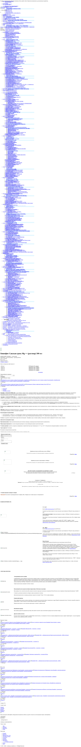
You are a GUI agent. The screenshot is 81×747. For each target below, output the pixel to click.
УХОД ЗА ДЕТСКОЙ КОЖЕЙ (11, 196)
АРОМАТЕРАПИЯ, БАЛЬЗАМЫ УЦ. (13, 12)
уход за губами (11, 126)
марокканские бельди (12, 82)
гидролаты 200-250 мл (12, 91)
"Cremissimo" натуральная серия (14, 337)
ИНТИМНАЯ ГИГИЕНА (10, 164)
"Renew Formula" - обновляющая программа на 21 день (19, 293)
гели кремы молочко (12, 80)
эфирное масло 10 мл (12, 58)
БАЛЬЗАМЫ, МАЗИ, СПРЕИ (12, 17)
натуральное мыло (11, 154)
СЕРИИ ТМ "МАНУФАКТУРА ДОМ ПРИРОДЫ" (15, 270)
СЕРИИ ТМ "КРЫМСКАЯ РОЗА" (12, 300)
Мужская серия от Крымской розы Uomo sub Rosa (18, 192)
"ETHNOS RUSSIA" (12, 339)
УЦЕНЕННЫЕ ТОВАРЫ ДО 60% (13, 8)
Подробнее (40, 372)
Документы (8, 331)
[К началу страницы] (0, 712)
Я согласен (3, 716)
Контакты (5, 328)
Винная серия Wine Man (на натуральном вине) (17, 191)
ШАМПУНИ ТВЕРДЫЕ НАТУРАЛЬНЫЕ (13, 171)
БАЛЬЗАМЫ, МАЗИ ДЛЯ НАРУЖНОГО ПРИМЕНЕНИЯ (20, 22)
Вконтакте (5, 728)
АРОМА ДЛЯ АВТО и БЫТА (11, 63)
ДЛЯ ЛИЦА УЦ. (8, 9)
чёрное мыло (10, 86)
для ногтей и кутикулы (12, 142)
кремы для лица (11, 113)
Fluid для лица (10, 116)
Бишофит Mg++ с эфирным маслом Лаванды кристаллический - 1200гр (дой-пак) (17, 636)
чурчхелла (10, 237)
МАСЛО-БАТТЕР (9, 146)
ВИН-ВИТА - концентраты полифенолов (13, 240)
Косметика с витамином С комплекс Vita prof (17, 289)
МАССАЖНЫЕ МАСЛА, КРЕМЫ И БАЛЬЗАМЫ (15, 148)
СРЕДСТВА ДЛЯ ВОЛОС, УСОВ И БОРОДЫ (14, 185)
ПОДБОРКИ (5, 3)
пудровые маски (11, 101)
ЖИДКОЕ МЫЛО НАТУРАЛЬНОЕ (12, 161)
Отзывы (4, 389)
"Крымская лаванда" (12, 272)
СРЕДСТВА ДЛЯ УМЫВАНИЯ (11, 180)
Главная (4, 321)
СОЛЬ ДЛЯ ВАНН (9, 45)
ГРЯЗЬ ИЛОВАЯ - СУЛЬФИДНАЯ (12, 26)
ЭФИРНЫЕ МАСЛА (9, 54)
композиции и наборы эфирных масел (15, 62)
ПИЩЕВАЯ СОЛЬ (9, 40)
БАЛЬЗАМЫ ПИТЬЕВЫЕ (10, 225)
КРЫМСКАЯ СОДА (9, 36)
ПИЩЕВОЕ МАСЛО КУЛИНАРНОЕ (13, 227)
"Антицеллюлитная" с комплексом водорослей (17, 274)
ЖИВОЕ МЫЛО (9, 206)
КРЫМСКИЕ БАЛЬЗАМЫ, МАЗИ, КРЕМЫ (14, 19)
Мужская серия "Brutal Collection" (14, 190)
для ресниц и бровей (12, 130)
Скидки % (5, 325)
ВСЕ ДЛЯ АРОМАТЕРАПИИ (12, 53)
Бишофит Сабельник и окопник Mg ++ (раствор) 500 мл (11, 655)
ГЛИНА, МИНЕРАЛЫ (9, 30)
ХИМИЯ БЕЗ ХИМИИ (7, 251)
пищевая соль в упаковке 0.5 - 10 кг (15, 42)
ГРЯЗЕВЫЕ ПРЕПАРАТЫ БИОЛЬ (12, 29)
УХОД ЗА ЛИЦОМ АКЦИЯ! (11, 256)
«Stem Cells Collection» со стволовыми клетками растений (19, 336)
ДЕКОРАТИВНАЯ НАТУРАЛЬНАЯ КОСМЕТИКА (16, 127)
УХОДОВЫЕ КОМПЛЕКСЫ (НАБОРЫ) (13, 342)
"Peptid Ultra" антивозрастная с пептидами (16, 298)
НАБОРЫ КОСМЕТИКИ (10, 244)
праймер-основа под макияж (13, 132)
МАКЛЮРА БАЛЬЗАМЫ (10, 18)
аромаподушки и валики (13, 232)
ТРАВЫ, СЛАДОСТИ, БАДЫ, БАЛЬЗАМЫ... (16, 213)
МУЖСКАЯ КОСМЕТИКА (12, 179)
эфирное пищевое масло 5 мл (13, 60)
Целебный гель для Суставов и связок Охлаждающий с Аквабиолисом (14, 381)
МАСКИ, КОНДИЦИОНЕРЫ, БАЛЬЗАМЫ (14, 172)
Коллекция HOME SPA (12, 341)
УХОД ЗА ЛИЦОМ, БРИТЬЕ (11, 181)
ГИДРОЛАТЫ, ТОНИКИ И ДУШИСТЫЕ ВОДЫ (15, 87)
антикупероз (10, 107)
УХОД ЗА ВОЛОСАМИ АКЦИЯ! (12, 258)
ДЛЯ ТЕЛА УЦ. (8, 10)
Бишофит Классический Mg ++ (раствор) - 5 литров (10, 648)
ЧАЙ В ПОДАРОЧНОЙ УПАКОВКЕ (13, 245)
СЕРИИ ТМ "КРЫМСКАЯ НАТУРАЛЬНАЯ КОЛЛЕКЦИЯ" (17, 306)
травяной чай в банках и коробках (14, 220)
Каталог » (5, 322)
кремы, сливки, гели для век (13, 119)
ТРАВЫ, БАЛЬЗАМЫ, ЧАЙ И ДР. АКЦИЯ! (14, 259)
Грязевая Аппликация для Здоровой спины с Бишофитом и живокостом (15, 684)
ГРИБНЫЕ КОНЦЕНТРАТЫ (11, 265)
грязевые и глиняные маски (13, 99)
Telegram (4, 727)
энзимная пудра (11, 79)
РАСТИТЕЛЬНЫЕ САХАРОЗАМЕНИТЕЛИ (14, 226)
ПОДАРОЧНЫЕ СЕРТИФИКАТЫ (12, 249)
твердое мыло (10, 85)
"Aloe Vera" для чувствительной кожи (15, 294)
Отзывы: (2, 626)
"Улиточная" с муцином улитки (14, 273)
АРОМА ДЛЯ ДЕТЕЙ (9, 200)
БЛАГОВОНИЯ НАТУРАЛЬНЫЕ (12, 68)
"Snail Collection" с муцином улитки (15, 338)
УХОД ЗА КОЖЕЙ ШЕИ (10, 110)
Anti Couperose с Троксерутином (14, 288)
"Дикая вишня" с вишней (13, 285)
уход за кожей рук (11, 141)
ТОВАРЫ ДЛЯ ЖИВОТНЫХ (9, 266)
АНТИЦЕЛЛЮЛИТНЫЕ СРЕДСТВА (13, 163)
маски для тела (11, 157)
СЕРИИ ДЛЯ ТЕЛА (9, 165)
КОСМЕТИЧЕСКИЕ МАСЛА (11, 147)
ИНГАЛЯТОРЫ (8, 69)
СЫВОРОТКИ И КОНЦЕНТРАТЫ (12, 175)
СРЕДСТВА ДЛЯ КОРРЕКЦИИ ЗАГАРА (13, 162)
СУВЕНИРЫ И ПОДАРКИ (12, 243)
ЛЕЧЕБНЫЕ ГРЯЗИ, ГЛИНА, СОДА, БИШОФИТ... (17, 25)
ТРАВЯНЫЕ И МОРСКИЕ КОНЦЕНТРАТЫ (14, 264)
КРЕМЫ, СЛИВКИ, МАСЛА (11, 111)
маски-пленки (10, 105)
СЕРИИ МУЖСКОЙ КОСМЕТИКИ (12, 186)
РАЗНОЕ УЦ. (8, 14)
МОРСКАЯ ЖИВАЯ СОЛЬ (12, 39)
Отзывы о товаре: (4, 361)
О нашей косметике (9, 332)
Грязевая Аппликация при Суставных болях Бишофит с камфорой (13, 677)
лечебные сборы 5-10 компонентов (15, 218)
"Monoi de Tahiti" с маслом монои (14, 282)
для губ (9, 131)
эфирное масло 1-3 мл (12, 56)
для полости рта (11, 125)
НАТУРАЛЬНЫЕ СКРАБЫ (10, 144)
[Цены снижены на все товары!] (40, 349)
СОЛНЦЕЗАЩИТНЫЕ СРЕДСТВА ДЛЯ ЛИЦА (15, 134)
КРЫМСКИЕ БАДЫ (9, 221)
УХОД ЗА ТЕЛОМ (10, 138)
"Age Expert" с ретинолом (13, 280)
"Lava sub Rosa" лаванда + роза (14, 302)
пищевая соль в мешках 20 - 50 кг (14, 43)
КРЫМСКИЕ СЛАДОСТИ (10, 234)
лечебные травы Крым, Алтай (14, 217)
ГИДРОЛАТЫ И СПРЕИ (10, 173)
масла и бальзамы (11, 115)
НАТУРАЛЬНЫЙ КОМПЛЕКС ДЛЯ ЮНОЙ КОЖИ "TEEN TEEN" (19, 203)
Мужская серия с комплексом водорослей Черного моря (19, 189)
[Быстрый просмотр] (15, 380)
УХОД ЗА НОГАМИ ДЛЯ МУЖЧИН (12, 183)
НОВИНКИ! (5, 252)
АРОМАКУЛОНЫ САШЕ (10, 71)
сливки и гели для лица (12, 114)
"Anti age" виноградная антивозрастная (16, 278)
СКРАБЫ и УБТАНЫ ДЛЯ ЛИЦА (12, 108)
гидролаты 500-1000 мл (12, 92)
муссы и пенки (11, 84)
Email (4, 729)
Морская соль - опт (7, 4)
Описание (5, 388)
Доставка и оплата (6, 390)
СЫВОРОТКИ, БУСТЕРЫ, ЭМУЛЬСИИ (13, 109)
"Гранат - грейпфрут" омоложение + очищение (17, 296)
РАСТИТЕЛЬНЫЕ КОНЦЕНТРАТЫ (14, 263)
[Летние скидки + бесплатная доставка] (40, 348)
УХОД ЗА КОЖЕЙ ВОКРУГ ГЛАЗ (12, 117)
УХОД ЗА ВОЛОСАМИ (11, 169)
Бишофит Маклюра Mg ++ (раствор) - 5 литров (9, 629)
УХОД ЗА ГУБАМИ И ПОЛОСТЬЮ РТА (13, 123)
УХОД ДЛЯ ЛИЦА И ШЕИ (12, 76)
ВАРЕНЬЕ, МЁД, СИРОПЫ (11, 239)
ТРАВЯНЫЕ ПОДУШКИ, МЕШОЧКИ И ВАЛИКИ (16, 229)
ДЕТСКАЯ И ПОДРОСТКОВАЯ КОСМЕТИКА (16, 195)
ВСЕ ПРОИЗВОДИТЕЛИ (8, 1)
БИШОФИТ (7, 35)
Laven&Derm (5, 345)
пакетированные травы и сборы (14, 219)
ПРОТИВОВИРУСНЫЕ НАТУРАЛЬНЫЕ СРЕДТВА (14, 250)
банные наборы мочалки (13, 156)
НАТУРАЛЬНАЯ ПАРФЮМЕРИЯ (12, 159)
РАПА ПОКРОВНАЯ (9, 34)
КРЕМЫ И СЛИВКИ (9, 145)
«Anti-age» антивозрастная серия (14, 295)
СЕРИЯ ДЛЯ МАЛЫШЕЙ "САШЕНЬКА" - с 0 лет (15, 202)
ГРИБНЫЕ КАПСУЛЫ (12, 223)
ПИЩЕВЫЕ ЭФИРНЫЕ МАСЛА (12, 228)
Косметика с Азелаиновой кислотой (10, 343)
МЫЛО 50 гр (8, 208)
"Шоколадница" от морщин (13, 303)
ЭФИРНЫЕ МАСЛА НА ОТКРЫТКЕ (13, 247)
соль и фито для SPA (12, 155)
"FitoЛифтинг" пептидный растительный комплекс (18, 297)
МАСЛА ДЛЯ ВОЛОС (9, 174)
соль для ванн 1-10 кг (12, 47)
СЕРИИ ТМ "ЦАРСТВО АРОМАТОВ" (13, 290)
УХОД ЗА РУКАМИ (9, 139)
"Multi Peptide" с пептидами (13, 276)
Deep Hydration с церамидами (14, 287)
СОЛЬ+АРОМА (8, 49)
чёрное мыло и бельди (12, 152)
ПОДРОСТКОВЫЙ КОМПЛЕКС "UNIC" (13, 201)
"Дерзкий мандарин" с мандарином (15, 283)
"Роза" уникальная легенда (13, 304)
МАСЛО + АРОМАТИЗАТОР (11, 67)
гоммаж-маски (10, 98)
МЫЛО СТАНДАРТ (9, 207)
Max (4, 726)
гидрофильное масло (12, 81)
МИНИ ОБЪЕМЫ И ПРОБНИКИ (12, 133)
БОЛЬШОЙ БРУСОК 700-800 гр (11, 209)
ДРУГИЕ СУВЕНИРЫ (9, 248)
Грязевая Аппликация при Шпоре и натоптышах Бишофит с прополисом (15, 690)
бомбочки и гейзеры (12, 158)
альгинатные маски (11, 97)
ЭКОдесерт (10, 236)
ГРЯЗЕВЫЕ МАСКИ (9, 31)
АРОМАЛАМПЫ (8, 70)
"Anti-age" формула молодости (14, 275)
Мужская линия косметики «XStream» (15, 188)
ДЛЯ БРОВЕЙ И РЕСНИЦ (10, 122)
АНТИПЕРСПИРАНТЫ (10, 160)
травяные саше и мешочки (13, 233)
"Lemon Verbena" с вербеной (13, 284)
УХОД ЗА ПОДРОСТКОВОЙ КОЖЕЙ (13, 197)
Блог (4, 334)
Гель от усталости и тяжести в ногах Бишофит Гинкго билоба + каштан (14, 623)
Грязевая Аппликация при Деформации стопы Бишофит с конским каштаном (16, 671)
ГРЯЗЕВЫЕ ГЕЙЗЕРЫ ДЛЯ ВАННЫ (13, 33)
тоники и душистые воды (13, 93)
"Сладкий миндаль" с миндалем (14, 286)
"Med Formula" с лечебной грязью (14, 279)
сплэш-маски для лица (12, 104)
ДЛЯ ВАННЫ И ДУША (10, 149)
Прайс (4, 333)
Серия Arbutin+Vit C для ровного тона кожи (16, 299)
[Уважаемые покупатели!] (40, 350)
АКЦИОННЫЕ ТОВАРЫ (11, 255)
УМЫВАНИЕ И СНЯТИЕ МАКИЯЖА (13, 77)
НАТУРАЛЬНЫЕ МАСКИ (10, 94)
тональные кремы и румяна (13, 129)
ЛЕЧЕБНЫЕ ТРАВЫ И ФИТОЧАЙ (12, 214)
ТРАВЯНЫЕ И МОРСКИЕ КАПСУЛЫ (16, 224)
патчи (9, 120)
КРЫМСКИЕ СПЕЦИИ (10, 238)
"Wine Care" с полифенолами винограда (16, 281)
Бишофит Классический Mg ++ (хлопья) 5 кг (9, 642)
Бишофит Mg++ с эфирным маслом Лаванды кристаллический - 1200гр (14, 661)
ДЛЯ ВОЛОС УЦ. (9, 11)
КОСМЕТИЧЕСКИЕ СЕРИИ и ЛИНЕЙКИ (15, 269)
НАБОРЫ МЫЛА (9, 210)
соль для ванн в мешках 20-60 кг (14, 48)
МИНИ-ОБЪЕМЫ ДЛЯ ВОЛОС (11, 176)
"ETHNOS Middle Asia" (12, 340)
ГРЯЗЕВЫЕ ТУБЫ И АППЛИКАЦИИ (13, 27)
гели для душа (10, 151)
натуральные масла (11, 65)
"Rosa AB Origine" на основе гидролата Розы (17, 305)
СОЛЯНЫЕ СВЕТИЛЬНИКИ (11, 50)
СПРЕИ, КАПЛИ (11, 21)
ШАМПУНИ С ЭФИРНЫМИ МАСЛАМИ (14, 170)
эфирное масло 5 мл (12, 57)
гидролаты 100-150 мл (12, 89)
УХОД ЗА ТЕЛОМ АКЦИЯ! (11, 257)
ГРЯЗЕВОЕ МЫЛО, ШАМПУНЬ (12, 32)
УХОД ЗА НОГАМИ (9, 143)
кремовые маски (11, 96)
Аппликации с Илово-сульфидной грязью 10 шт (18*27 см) (12, 385)
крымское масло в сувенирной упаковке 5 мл (17, 61)
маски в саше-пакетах (12, 103)
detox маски (10, 102)
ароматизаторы (11, 66)
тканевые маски (11, 100)
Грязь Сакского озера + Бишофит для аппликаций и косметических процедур (16, 696)
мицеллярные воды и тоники (13, 83)
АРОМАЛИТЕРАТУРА (10, 72)
